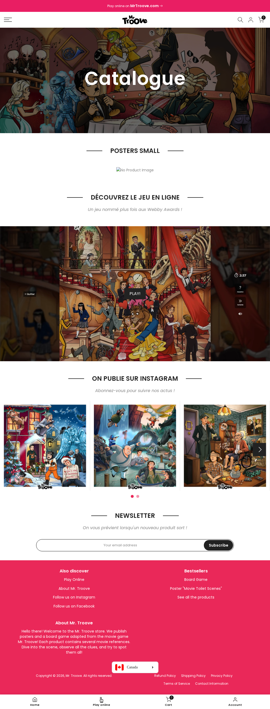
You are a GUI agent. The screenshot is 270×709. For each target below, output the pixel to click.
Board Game (196, 579)
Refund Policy (165, 675)
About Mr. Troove (74, 588)
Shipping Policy (193, 675)
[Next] (259, 449)
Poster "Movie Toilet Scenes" (196, 588)
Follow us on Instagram (74, 597)
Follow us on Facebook (74, 606)
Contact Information (211, 683)
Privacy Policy (222, 675)
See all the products (195, 597)
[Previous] (10, 449)
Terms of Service (176, 683)
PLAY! (135, 294)
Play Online (74, 579)
